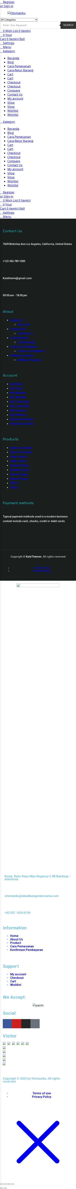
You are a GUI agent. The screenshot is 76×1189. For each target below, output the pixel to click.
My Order (16, 384)
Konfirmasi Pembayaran (26, 950)
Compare (13, 90)
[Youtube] (16, 1023)
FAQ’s (14, 483)
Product (15, 943)
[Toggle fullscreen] (5, 1184)
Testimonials (19, 338)
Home (14, 936)
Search (68, 25)
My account (15, 99)
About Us (16, 320)
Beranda (13, 58)
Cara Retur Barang (20, 70)
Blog (10, 62)
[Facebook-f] (7, 1023)
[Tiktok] (35, 1023)
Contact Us (15, 94)
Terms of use (42, 567)
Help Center (18, 456)
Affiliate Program (22, 355)
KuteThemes (34, 556)
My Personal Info (21, 419)
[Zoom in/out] (1, 1184)
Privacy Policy (41, 570)
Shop (11, 103)
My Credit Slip (19, 401)
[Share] (8, 1184)
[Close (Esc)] (12, 1184)
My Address (18, 410)
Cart (10, 74)
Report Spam (19, 474)
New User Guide (21, 448)
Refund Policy (19, 465)
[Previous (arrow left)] (1, 1188)
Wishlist (12, 111)
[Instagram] (25, 1023)
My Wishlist (18, 393)
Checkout (13, 82)
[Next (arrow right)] (5, 1188)
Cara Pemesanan (19, 66)
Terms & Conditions (23, 346)
